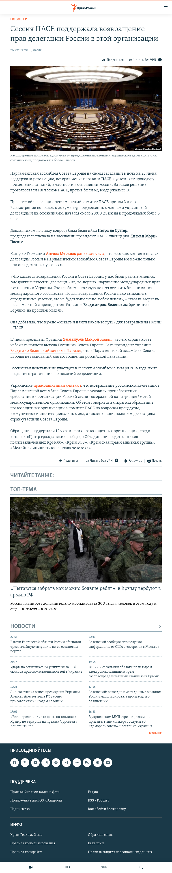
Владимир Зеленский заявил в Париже (45, 351)
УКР (104, 867)
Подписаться (20, 809)
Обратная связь (100, 835)
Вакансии (96, 843)
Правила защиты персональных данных (120, 852)
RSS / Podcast (98, 800)
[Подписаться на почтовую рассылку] (107, 762)
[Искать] (141, 867)
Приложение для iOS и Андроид (36, 800)
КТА (68, 867)
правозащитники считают (57, 386)
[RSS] (87, 762)
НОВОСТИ (22, 627)
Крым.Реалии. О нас (26, 835)
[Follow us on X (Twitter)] (25, 762)
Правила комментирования (32, 843)
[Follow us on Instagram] (45, 762)
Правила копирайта (26, 852)
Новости (19, 19)
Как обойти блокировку (107, 809)
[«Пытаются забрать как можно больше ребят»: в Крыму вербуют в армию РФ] (86, 540)
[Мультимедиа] (30, 867)
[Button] (113, 60)
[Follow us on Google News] (56, 762)
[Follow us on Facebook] (14, 762)
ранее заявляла (75, 254)
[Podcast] (97, 762)
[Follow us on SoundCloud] (77, 762)
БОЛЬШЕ (155, 733)
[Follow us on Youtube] (35, 762)
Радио (93, 792)
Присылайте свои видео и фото (35, 792)
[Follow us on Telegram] (66, 762)
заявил (87, 340)
